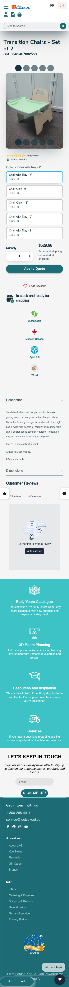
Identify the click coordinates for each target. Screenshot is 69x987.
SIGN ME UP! (34, 793)
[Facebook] (8, 826)
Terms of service (19, 913)
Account (5, 15)
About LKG (16, 845)
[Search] (63, 26)
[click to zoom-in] (34, 111)
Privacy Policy (18, 919)
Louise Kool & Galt (29, 974)
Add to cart (16, 981)
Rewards (14, 857)
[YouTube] (26, 826)
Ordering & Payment (21, 895)
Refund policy (17, 907)
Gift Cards (15, 863)
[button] (18, 142)
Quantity (11, 248)
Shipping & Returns (21, 901)
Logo (21, 7)
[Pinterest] (14, 826)
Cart (19, 15)
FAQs (12, 889)
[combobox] (34, 26)
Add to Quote (34, 269)
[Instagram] (20, 826)
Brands (13, 869)
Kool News (15, 851)
